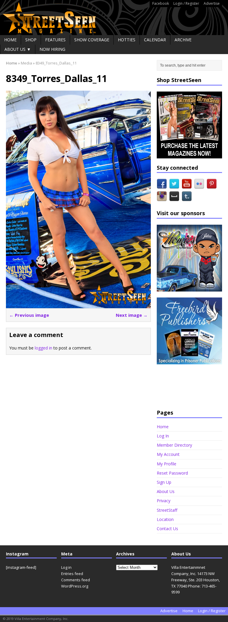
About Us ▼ (17, 49)
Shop (31, 39)
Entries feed (72, 573)
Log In (163, 436)
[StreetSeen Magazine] (114, 17)
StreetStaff (167, 510)
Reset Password (172, 473)
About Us (166, 491)
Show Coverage (91, 39)
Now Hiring (52, 49)
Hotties (126, 39)
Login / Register (186, 3)
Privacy (163, 500)
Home (10, 39)
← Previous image (29, 315)
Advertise (212, 3)
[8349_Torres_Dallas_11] (78, 304)
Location (165, 519)
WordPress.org (74, 586)
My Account (168, 454)
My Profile (166, 464)
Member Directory (174, 445)
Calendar (155, 39)
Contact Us (167, 528)
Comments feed (75, 579)
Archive (183, 39)
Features (55, 39)
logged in (43, 348)
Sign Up (164, 482)
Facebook (160, 3)
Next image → (132, 315)
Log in (66, 567)
